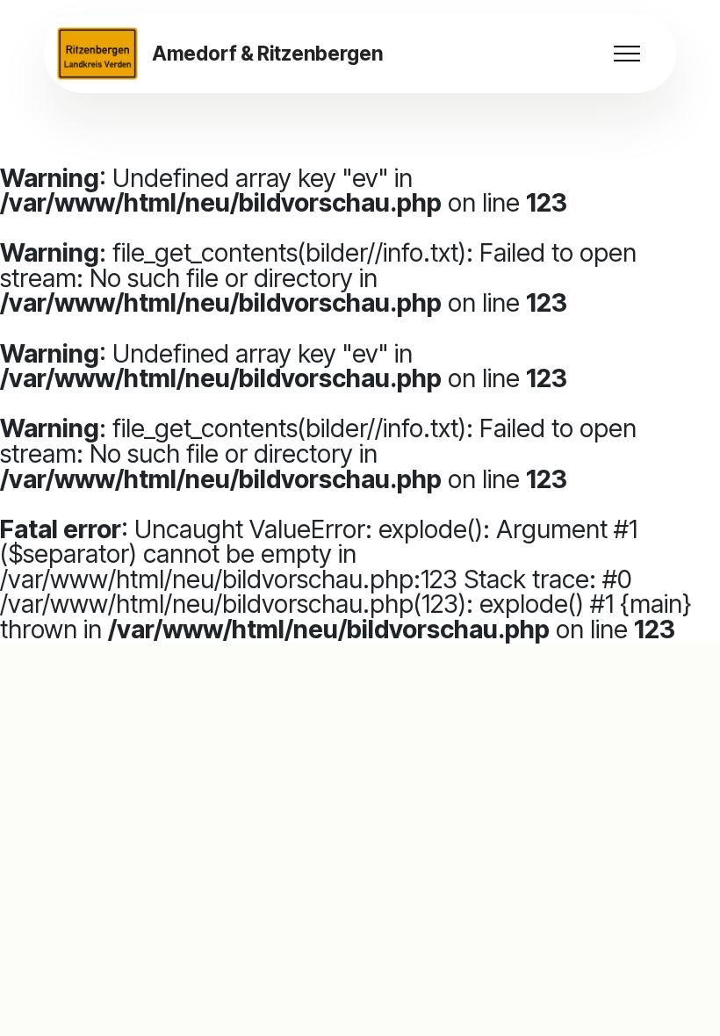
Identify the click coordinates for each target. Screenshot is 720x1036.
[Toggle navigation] (627, 53)
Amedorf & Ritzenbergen (267, 53)
